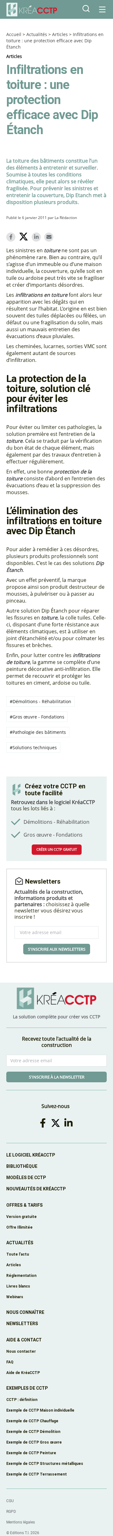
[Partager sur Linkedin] (37, 237)
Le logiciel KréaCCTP (30, 1155)
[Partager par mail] (50, 237)
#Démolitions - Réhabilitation (40, 701)
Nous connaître (25, 1312)
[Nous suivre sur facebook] (44, 1123)
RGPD (11, 1511)
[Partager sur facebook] (12, 237)
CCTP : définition (21, 1399)
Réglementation (21, 1275)
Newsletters (22, 1323)
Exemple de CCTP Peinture (31, 1452)
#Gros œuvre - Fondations (37, 717)
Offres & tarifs (24, 1205)
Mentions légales (20, 1522)
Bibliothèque (21, 1166)
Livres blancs (18, 1286)
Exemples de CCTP (27, 1388)
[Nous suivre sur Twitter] (56, 1123)
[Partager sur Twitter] (24, 237)
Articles (60, 34)
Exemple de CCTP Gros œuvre (34, 1442)
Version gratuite (21, 1216)
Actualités (36, 34)
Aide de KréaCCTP (23, 1372)
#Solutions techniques (33, 747)
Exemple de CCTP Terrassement (36, 1474)
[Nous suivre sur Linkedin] (69, 1123)
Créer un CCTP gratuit (56, 849)
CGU (10, 1501)
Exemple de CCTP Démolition (33, 1431)
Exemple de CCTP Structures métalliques (44, 1463)
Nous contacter (21, 1351)
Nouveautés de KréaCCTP (36, 1189)
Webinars (14, 1296)
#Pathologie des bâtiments (38, 732)
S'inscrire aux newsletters (56, 949)
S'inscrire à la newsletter (56, 1077)
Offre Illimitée (19, 1227)
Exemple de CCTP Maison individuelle (40, 1410)
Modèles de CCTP (26, 1177)
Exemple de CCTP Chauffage (32, 1420)
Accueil (13, 34)
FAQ (9, 1362)
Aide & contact (24, 1340)
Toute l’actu (17, 1254)
